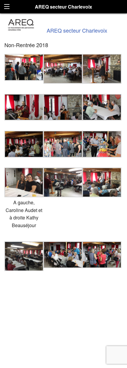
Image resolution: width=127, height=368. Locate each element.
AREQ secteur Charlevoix (77, 30)
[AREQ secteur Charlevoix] (21, 24)
